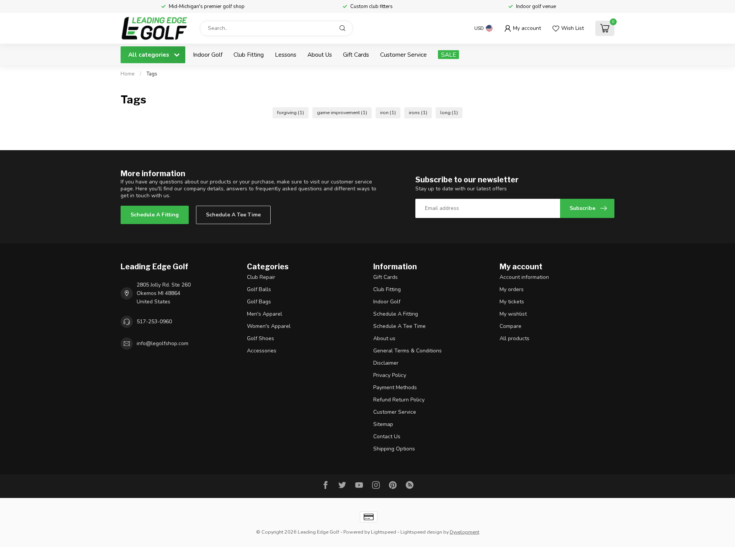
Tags (151, 73)
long (449, 112)
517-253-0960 (154, 321)
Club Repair (261, 277)
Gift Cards (356, 55)
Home (128, 73)
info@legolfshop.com (162, 343)
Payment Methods (395, 387)
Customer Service (403, 55)
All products (514, 338)
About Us (319, 55)
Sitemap (383, 424)
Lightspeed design (421, 532)
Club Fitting (249, 55)
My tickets (512, 301)
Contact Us (386, 436)
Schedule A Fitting (155, 214)
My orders (512, 289)
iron (388, 112)
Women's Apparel (269, 326)
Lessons (285, 55)
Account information (524, 277)
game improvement (342, 112)
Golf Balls (259, 289)
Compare (510, 326)
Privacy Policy (389, 375)
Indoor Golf (207, 55)
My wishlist (513, 314)
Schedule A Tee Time (233, 214)
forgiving (290, 112)
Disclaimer (386, 363)
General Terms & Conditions (407, 350)
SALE (448, 55)
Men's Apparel (264, 314)
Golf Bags (259, 301)
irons (418, 112)
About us (384, 338)
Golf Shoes (260, 338)
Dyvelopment (464, 532)
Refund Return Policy (399, 399)
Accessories (261, 350)
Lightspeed (383, 532)
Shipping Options (394, 448)
